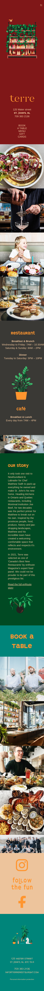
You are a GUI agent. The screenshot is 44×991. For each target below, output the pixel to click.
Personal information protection (22, 979)
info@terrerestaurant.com (22, 972)
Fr (41, 5)
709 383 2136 (22, 116)
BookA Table (22, 127)
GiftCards (22, 135)
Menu (22, 131)
